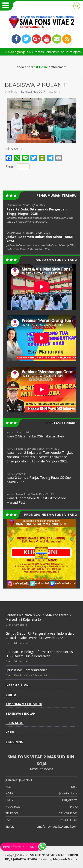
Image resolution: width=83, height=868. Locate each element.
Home (43, 67)
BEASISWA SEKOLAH (21, 713)
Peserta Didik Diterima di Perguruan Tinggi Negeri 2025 (36, 211)
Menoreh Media (65, 859)
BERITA (11, 695)
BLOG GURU (15, 723)
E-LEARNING (14, 742)
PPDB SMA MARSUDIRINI (24, 704)
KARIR (10, 732)
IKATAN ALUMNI (18, 685)
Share (11, 166)
